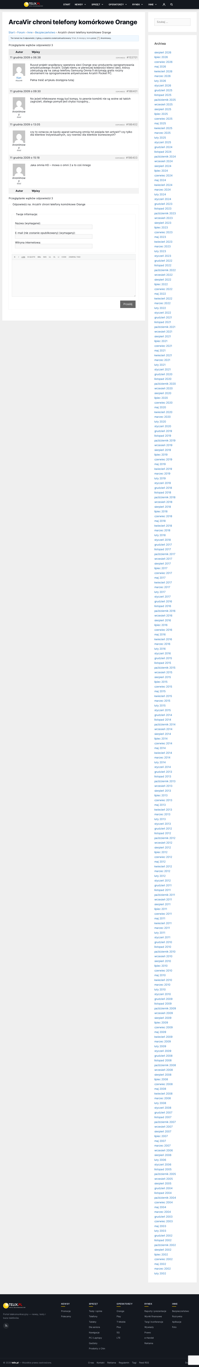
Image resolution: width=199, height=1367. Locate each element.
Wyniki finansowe (153, 1316)
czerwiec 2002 (163, 1259)
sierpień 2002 (162, 1249)
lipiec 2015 (160, 681)
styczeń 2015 (162, 710)
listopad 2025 (162, 95)
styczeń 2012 (162, 880)
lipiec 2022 (161, 284)
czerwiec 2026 (163, 61)
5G (118, 1332)
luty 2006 (160, 1159)
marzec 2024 (162, 189)
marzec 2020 (162, 416)
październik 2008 (165, 1065)
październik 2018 (164, 497)
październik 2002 (165, 1245)
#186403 (131, 157)
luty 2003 (160, 1230)
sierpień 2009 (162, 1017)
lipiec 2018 (160, 511)
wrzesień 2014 (163, 729)
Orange (120, 1311)
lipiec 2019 (161, 454)
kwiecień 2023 (163, 241)
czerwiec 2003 (163, 1221)
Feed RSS (144, 1362)
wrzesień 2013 (163, 785)
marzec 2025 (162, 132)
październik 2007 (165, 1122)
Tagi (134, 1362)
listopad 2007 (162, 1117)
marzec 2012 (162, 871)
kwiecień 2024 (163, 185)
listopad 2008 (162, 1060)
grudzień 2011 (163, 885)
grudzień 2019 (163, 431)
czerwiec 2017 (163, 573)
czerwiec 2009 (163, 1027)
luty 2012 (160, 875)
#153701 (132, 57)
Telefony (93, 1316)
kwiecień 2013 (163, 809)
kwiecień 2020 (163, 412)
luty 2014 (160, 762)
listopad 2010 (162, 946)
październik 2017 (164, 554)
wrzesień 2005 (163, 1178)
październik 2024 (165, 156)
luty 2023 (160, 251)
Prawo (147, 1332)
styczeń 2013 (162, 823)
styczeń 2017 (162, 596)
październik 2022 (165, 270)
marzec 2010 (162, 984)
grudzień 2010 (163, 942)
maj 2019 (160, 464)
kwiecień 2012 (163, 866)
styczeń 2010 (162, 994)
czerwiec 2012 (163, 857)
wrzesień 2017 (163, 558)
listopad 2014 (162, 719)
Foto (174, 1327)
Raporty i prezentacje (155, 1311)
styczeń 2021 (162, 369)
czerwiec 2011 (163, 913)
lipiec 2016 (161, 625)
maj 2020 (160, 407)
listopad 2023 (162, 208)
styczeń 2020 (162, 426)
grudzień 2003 (163, 1216)
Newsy (79, 4)
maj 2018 (160, 520)
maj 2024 (160, 180)
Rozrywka (177, 1316)
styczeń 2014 (162, 767)
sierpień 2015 (162, 677)
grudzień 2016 (163, 601)
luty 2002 (160, 1273)
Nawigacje (94, 1332)
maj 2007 (160, 1140)
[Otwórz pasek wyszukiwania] (171, 4)
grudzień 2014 (163, 715)
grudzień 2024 (163, 147)
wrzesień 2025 (163, 104)
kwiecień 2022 (163, 298)
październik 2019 (165, 440)
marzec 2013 (162, 814)
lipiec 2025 (161, 113)
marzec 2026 (162, 76)
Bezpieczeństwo (45, 32)
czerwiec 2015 (163, 686)
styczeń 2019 (162, 483)
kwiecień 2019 (163, 468)
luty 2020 (160, 421)
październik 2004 (165, 1197)
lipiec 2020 (161, 397)
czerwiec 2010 (163, 970)
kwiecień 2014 (163, 752)
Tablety (93, 1321)
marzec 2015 (162, 700)
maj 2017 (160, 577)
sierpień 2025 (162, 109)
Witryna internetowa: (28, 242)
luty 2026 (160, 80)
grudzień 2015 (163, 658)
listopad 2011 (162, 890)
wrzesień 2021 (163, 331)
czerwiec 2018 (163, 516)
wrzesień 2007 (163, 1126)
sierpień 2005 (162, 1183)
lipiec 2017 (160, 568)
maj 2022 (160, 293)
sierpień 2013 (162, 790)
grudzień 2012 (163, 828)
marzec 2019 (162, 473)
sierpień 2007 (162, 1131)
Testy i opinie (95, 1311)
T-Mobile (121, 1321)
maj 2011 (159, 918)
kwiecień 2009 (163, 1036)
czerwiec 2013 (163, 800)
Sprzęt (96, 4)
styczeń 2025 (162, 142)
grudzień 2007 (163, 1112)
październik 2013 (165, 781)
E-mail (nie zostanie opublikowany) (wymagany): (45, 233)
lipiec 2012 (160, 852)
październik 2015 (164, 667)
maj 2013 (160, 804)
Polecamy (66, 1316)
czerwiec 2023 (163, 232)
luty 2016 (160, 648)
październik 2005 (165, 1174)
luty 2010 (160, 989)
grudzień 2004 (163, 1188)
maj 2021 (160, 350)
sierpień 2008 (162, 1074)
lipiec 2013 (161, 795)
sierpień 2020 (162, 393)
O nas (91, 1362)
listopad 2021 (162, 322)
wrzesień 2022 (163, 274)
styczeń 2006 (162, 1164)
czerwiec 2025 (163, 118)
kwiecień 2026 (163, 71)
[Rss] (6, 1326)
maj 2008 (160, 1088)
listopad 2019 (162, 435)
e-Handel (149, 1337)
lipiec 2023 (161, 227)
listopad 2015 (162, 662)
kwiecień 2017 (163, 582)
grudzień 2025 (163, 90)
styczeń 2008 (162, 1107)
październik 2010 (165, 951)
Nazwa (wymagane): (28, 223)
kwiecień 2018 (163, 525)
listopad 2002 (162, 1240)
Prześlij (127, 304)
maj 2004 (160, 1207)
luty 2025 (160, 137)
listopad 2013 (162, 776)
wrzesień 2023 (163, 218)
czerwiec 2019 (163, 459)
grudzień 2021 (163, 317)
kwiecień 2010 (163, 980)
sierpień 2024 (162, 166)
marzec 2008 (162, 1098)
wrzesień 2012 (163, 842)
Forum (21, 32)
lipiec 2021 (160, 341)
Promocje (66, 1311)
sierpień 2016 (162, 620)
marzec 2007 (162, 1145)
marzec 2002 (162, 1268)
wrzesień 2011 (163, 899)
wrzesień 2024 (163, 161)
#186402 (131, 124)
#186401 (132, 91)
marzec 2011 (162, 927)
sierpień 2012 (162, 847)
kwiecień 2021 (163, 355)
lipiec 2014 (161, 738)
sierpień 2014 (162, 733)
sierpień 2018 (162, 506)
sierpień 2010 (162, 961)
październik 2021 (164, 326)
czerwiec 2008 (163, 1084)
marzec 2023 (162, 246)
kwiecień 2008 (163, 1093)
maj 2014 (160, 748)
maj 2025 (160, 123)
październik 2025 (165, 99)
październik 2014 (165, 724)
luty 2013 (160, 819)
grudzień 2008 (163, 1055)
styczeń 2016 (162, 653)
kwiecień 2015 (163, 696)
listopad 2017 (162, 549)
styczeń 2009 (162, 1050)
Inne (151, 4)
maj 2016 (160, 634)
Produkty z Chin (97, 1348)
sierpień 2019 (162, 450)
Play (119, 1316)
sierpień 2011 (162, 904)
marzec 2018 (162, 530)
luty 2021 (160, 364)
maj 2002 (160, 1264)
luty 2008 (160, 1103)
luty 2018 (160, 535)
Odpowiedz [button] (120, 58)
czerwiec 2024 (163, 175)
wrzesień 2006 (163, 1150)
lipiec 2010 (161, 965)
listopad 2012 (162, 833)
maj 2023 (160, 236)
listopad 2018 (162, 492)
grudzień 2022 (163, 260)
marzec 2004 (162, 1211)
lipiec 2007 (161, 1136)
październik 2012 (164, 838)
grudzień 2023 (163, 203)
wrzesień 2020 (163, 388)
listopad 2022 (162, 265)
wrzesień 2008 (163, 1069)
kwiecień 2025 (163, 128)
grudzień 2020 (163, 374)
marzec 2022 (162, 303)
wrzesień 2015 (163, 672)
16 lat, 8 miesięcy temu (81, 38)
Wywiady (149, 1327)
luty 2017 (160, 592)
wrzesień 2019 (163, 445)
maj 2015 (160, 691)
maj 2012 (160, 861)
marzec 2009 (162, 1041)
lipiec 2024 (161, 170)
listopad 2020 (162, 378)
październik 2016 (165, 610)
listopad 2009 (163, 1003)
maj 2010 (160, 975)
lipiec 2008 (161, 1079)
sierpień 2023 (162, 222)
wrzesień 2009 (163, 1013)
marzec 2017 (162, 587)
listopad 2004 (163, 1192)
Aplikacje (176, 1321)
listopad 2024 (162, 151)
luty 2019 (160, 478)
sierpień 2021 (162, 336)
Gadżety (93, 1343)
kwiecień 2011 (163, 923)
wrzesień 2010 (163, 956)
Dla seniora (94, 1327)
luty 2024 (160, 194)
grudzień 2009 (163, 999)
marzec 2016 (162, 643)
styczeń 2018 (162, 539)
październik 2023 (165, 213)
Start (66, 4)
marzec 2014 (162, 757)
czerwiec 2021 (163, 345)
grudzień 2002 (163, 1235)
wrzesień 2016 (163, 615)
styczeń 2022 (162, 312)
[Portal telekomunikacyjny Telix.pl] (14, 1306)
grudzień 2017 (163, 544)
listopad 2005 (162, 1169)
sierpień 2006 (162, 1155)
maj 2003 (160, 1226)
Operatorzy (116, 4)
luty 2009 (160, 1046)
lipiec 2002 (161, 1254)
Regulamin (124, 1362)
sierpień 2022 (162, 279)
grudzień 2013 (163, 771)
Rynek (136, 4)
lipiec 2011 (160, 909)
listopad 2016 (162, 606)
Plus (119, 1327)
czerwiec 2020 (163, 402)
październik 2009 (165, 1008)
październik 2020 (165, 383)
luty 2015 (160, 705)
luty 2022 (160, 308)
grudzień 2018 (163, 487)
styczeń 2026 (162, 85)
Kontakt (100, 1362)
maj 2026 (160, 66)
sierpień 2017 (162, 563)
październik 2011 (164, 894)
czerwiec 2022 (163, 289)
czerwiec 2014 (163, 743)
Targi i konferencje (153, 1321)
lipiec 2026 (161, 57)
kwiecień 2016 (163, 639)
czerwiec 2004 (163, 1202)
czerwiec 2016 (163, 629)
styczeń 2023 (162, 255)
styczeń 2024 (162, 199)
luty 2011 (159, 932)
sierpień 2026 (162, 52)
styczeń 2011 (162, 937)
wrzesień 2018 (163, 502)
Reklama (148, 1343)
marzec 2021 (162, 360)
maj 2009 (160, 1032)
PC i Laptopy (95, 1337)
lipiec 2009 (161, 1022)
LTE (118, 1337)
